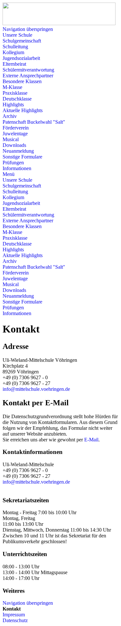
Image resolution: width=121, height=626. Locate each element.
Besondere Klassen (22, 81)
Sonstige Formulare (22, 156)
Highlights (13, 104)
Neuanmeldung (18, 151)
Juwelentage (15, 133)
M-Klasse (12, 87)
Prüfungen (13, 162)
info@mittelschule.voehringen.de (36, 389)
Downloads (14, 145)
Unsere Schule (17, 35)
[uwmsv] (59, 23)
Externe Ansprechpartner (28, 75)
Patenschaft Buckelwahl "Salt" (34, 122)
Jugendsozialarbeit (21, 58)
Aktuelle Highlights (23, 110)
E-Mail (91, 439)
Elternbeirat (14, 64)
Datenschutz (15, 620)
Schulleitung (15, 46)
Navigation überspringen (28, 29)
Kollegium (13, 52)
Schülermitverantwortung (28, 69)
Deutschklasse (17, 98)
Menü (9, 174)
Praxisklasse (15, 93)
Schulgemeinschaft (22, 40)
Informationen (17, 168)
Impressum (14, 614)
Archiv (10, 116)
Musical (11, 139)
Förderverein (16, 127)
